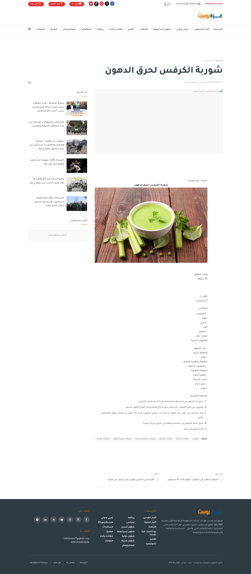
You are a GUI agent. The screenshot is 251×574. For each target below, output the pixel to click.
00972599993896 (80, 542)
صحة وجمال (69, 29)
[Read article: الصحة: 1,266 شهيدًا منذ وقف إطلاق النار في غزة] (77, 165)
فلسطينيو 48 (105, 522)
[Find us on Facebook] (112, 4)
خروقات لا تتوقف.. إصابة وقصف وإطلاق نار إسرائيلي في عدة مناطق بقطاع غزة (46, 145)
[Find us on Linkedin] (45, 520)
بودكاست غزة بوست (149, 533)
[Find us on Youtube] (91, 4)
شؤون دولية (128, 536)
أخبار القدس (149, 518)
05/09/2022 (216, 82)
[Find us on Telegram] (37, 520)
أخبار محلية (150, 522)
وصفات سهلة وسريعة (146, 439)
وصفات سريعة (165, 439)
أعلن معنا (35, 4)
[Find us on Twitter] (107, 4)
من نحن (57, 563)
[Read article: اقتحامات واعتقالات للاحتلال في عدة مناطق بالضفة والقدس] (77, 127)
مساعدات (107, 527)
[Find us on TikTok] (96, 4)
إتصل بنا (75, 4)
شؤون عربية (128, 541)
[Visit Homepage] (210, 16)
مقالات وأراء (115, 29)
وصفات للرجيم (103, 439)
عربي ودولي (182, 29)
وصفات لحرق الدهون (122, 439)
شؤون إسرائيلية (162, 29)
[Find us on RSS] (53, 520)
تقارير (131, 29)
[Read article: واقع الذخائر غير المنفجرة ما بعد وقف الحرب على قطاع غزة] (77, 184)
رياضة (100, 29)
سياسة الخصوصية (39, 563)
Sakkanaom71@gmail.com (76, 539)
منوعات (41, 29)
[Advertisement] (90, 15)
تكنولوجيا (86, 29)
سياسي (130, 522)
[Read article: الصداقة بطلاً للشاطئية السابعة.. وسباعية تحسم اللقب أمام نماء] (77, 203)
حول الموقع (56, 4)
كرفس (195, 439)
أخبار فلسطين (202, 29)
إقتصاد (144, 29)
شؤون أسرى (128, 527)
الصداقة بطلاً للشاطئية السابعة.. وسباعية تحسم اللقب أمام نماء (49, 202)
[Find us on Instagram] (101, 4)
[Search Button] (29, 29)
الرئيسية (218, 29)
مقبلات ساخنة (182, 439)
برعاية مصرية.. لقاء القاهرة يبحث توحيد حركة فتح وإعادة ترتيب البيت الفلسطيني (48, 107)
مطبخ (54, 29)
